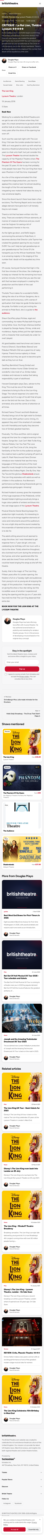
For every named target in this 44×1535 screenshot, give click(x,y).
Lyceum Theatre (9, 96)
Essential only (34, 1529)
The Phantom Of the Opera (13, 793)
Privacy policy (24, 677)
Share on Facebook (29, 67)
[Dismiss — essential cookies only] (40, 1519)
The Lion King (7, 91)
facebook (18, 1503)
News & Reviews (15, 14)
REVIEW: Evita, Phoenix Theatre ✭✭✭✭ (22, 1353)
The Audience (8, 831)
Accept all (14, 1529)
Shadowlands (27, 474)
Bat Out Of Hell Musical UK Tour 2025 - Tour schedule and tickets (21, 977)
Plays (6, 839)
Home (4, 14)
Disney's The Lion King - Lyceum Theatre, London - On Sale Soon (18, 1290)
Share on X (12, 67)
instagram (7, 1503)
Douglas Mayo (19, 619)
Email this (12, 73)
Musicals (7, 731)
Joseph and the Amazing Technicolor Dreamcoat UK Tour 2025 (20, 1040)
